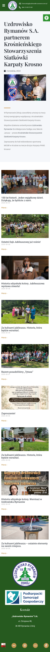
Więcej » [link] (4, 208)
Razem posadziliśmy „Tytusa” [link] (17, 371)
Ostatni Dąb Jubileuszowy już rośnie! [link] (21, 242)
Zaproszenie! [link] (8, 413)
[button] (3, 5)
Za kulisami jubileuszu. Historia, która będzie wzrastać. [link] (21, 329)
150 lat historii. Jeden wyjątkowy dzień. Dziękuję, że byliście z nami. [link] (22, 199)
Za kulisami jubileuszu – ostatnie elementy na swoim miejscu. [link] (24, 545)
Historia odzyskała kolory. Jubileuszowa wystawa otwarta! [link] (22, 285)
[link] (46, 17)
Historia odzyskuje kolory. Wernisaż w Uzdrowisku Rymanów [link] (21, 500)
